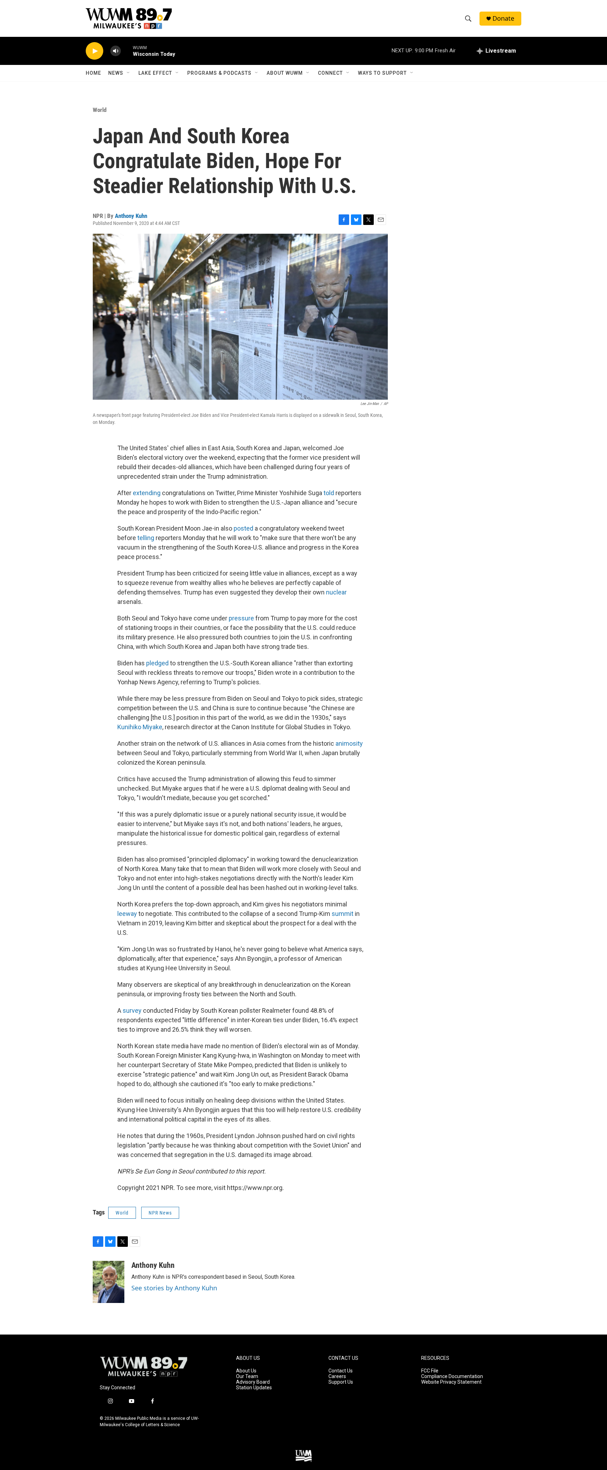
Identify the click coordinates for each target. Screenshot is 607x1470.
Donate (503, 18)
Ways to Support (382, 73)
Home (93, 73)
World (99, 109)
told (329, 493)
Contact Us (340, 1370)
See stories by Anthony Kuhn (174, 1288)
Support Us (340, 1382)
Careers (337, 1376)
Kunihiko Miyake (139, 727)
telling (145, 537)
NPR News (160, 1213)
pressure (241, 618)
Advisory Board (253, 1382)
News (115, 73)
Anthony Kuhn (131, 215)
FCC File (429, 1370)
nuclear (336, 592)
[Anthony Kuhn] (108, 1282)
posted (243, 528)
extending (147, 493)
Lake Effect (155, 73)
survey (132, 1010)
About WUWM (285, 73)
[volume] (116, 51)
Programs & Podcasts (219, 73)
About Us (246, 1370)
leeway (127, 913)
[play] (94, 51)
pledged (157, 663)
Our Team (247, 1376)
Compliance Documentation (452, 1376)
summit (342, 913)
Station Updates (254, 1387)
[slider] (127, 50)
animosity (349, 743)
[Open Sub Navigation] (128, 73)
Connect (330, 73)
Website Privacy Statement (451, 1382)
